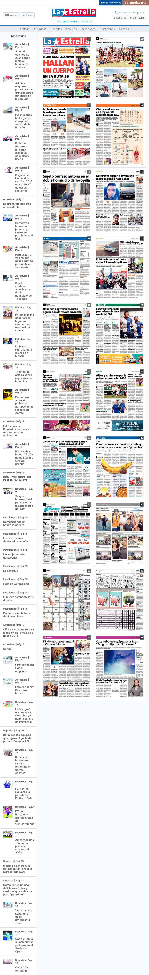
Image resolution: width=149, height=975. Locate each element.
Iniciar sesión (137, 17)
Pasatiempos (107, 28)
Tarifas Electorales (111, 2)
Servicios (71, 28)
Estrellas (124, 28)
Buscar (29, 15)
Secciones (12, 15)
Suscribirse (120, 17)
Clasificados (88, 28)
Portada (24, 28)
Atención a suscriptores (131, 12)
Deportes (56, 28)
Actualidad (40, 28)
